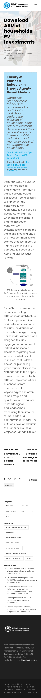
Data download (13, 548)
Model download (14, 558)
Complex (10, 58)
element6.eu (31, 692)
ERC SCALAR (11, 511)
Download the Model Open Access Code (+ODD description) (20, 155)
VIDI (7, 516)
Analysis (10, 532)
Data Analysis (12, 543)
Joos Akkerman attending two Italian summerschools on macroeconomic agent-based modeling (19, 590)
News (29, 558)
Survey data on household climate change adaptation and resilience (21, 570)
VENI (31, 511)
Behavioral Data (13, 538)
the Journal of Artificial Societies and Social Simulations (18, 166)
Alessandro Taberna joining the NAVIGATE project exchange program (22, 579)
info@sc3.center (29, 660)
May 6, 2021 (11, 48)
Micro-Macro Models (16, 553)
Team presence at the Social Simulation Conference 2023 (19, 599)
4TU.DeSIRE (10, 506)
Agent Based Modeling (16, 53)
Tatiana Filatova (14, 51)
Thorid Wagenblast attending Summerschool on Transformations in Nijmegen (21, 609)
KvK (22, 511)
